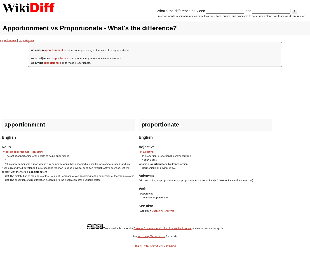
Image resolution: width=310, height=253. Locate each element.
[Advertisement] (155, 92)
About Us (156, 245)
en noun (37, 151)
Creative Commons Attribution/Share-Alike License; (163, 228)
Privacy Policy (141, 245)
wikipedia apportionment (16, 151)
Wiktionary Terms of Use (151, 236)
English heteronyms (163, 210)
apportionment (8, 40)
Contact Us (170, 245)
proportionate (26, 40)
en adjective (146, 151)
